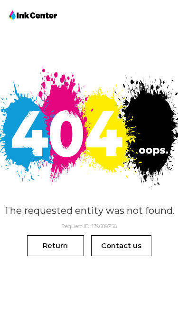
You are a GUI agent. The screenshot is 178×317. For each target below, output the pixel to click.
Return (55, 245)
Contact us (121, 245)
